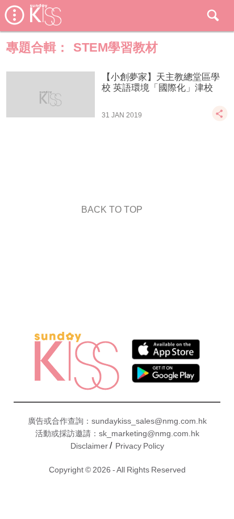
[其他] (219, 119)
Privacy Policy (139, 445)
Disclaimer (89, 445)
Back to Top (112, 209)
